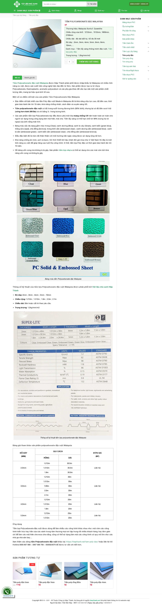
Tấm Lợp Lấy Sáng (19, 15)
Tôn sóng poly (127, 62)
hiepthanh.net (95, 600)
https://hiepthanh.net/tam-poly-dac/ (82, 542)
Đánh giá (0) (30, 77)
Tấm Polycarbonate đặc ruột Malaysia (30, 83)
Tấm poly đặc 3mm (46, 582)
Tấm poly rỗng (127, 58)
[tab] (17, 78)
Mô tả (17, 77)
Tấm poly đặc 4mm (98, 582)
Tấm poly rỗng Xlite (72, 582)
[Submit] (92, 4)
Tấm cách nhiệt (128, 47)
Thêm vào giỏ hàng (88, 62)
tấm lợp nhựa (65, 150)
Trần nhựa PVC (128, 75)
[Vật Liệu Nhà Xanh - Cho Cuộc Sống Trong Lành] (26, 4)
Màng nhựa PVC (128, 22)
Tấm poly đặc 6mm (21, 582)
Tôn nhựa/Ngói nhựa (130, 70)
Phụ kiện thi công (129, 31)
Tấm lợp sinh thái (129, 66)
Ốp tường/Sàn (128, 26)
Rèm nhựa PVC (128, 35)
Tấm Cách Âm (127, 43)
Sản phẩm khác (128, 39)
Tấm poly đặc (33, 15)
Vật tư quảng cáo (129, 79)
